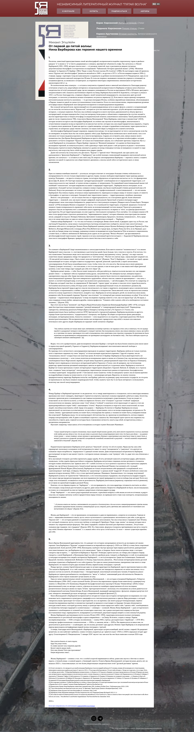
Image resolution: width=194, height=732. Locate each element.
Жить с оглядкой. (127, 23)
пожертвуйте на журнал (86, 706)
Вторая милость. (128, 34)
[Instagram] (93, 718)
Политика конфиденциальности (149, 728)
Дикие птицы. (129, 28)
